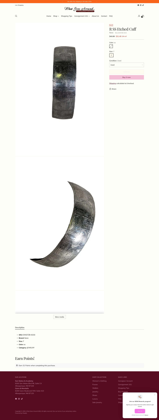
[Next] (97, 1)
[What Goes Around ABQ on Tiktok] (143, 5)
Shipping (112, 83)
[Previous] (62, 1)
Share (114, 89)
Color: (112, 43)
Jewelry (95, 392)
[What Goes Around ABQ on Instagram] (141, 5)
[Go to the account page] (139, 16)
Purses (95, 384)
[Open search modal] (16, 16)
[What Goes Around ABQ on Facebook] (138, 5)
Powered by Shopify (21, 413)
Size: (111, 51)
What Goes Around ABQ (33, 411)
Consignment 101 (125, 384)
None (111, 33)
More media (59, 317)
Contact (121, 395)
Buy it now (126, 77)
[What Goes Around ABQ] (79, 9)
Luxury (95, 399)
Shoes (94, 395)
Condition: (115, 61)
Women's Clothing (99, 381)
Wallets (95, 388)
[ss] (111, 46)
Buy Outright (123, 392)
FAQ (119, 399)
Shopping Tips (123, 388)
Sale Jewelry (97, 402)
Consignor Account (125, 381)
